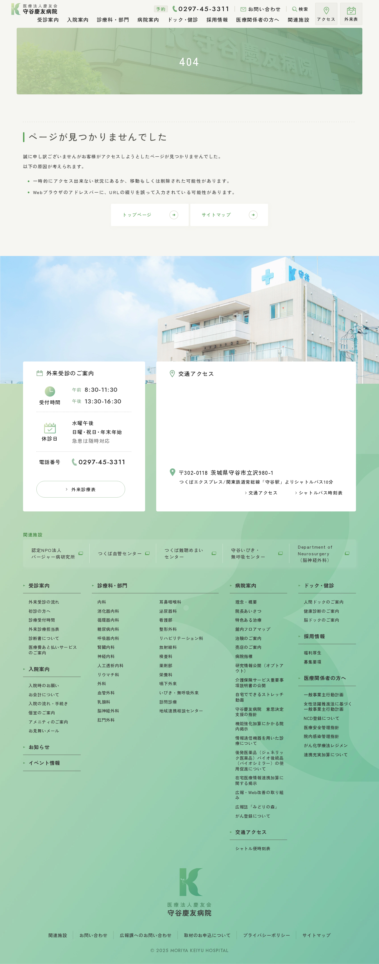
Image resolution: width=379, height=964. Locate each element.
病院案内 (245, 585)
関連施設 (57, 935)
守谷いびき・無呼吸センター (248, 553)
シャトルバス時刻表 (321, 492)
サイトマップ (216, 214)
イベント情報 (44, 762)
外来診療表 (83, 489)
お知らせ (39, 746)
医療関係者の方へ (325, 677)
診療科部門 (112, 585)
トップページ (137, 214)
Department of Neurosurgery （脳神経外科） (315, 553)
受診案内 (39, 585)
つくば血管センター (120, 553)
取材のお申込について (207, 935)
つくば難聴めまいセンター (184, 553)
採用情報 (314, 636)
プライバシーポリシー (266, 935)
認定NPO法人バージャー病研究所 (53, 553)
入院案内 (39, 668)
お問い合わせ (93, 935)
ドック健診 (319, 585)
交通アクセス (263, 492)
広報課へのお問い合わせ (146, 935)
